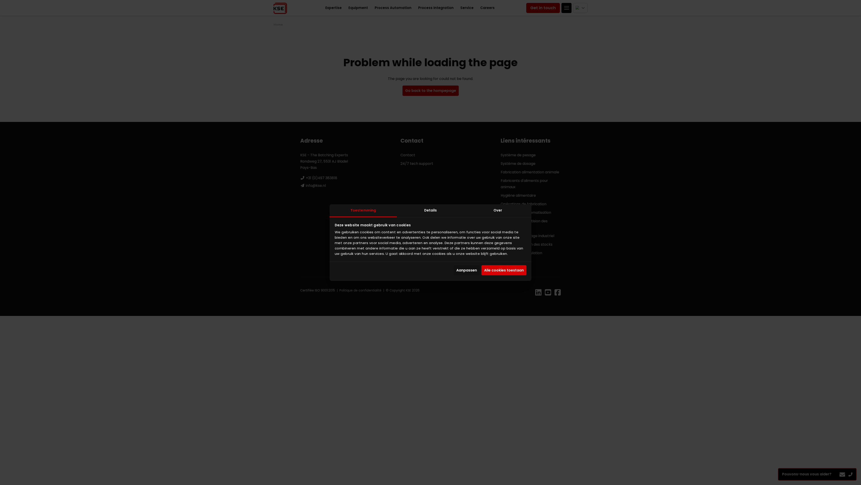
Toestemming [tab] (363, 210)
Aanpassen (466, 270)
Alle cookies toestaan (504, 270)
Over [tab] (498, 210)
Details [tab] (430, 210)
